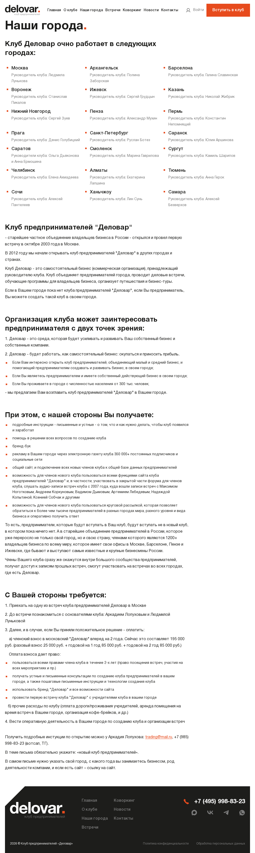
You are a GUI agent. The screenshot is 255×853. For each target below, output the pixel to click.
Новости (151, 10)
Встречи (112, 10)
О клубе (70, 10)
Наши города (91, 10)
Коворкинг (132, 10)
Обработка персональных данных (220, 843)
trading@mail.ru (158, 737)
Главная (54, 10)
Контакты (169, 10)
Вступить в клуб (228, 10)
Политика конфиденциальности (166, 843)
